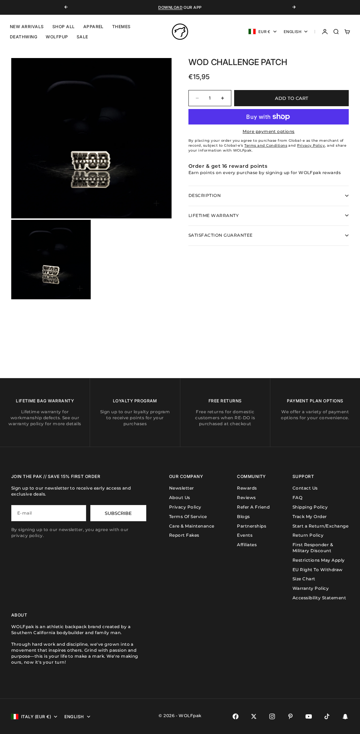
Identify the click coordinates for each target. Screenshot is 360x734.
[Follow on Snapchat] (345, 716)
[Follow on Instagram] (272, 716)
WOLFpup (57, 36)
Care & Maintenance (191, 526)
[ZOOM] (156, 203)
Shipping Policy (310, 507)
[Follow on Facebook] (235, 716)
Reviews (246, 497)
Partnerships (251, 526)
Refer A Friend (253, 507)
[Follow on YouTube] (308, 716)
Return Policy (307, 535)
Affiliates (247, 544)
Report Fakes (184, 535)
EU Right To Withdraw (317, 569)
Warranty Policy (310, 588)
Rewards (247, 488)
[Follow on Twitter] (253, 716)
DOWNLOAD (170, 7)
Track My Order (309, 516)
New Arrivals (27, 26)
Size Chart (303, 578)
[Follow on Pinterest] (290, 716)
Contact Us (305, 488)
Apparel (93, 26)
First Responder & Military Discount (312, 547)
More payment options (269, 131)
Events (244, 535)
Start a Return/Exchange (320, 526)
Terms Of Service (188, 516)
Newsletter (181, 488)
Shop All (63, 26)
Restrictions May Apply (318, 560)
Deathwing (23, 36)
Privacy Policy (185, 507)
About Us (179, 497)
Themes (121, 26)
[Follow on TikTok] (326, 716)
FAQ (297, 497)
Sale (82, 36)
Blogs (243, 516)
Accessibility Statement (319, 597)
